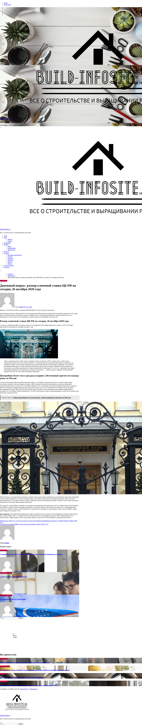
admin (21, 307)
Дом (5, 237)
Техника (6, 267)
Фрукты (10, 260)
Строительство (9, 265)
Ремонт (10, 239)
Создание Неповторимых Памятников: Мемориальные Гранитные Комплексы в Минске (31, 554)
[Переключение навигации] (1, 127)
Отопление (3, 681)
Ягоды (10, 264)
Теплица (10, 258)
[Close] (1, 722)
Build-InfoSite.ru (5, 119)
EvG (16, 594)
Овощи (10, 257)
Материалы (4, 659)
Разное (6, 244)
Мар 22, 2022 (22, 616)
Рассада (6, 251)
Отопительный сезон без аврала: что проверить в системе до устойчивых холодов (28, 685)
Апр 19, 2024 (23, 571)
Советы (6, 253)
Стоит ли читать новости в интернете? (13, 577)
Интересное (12, 248)
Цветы (10, 262)
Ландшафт (7, 243)
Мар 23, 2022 (22, 594)
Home (6, 3)
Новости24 (11, 250)
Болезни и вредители (15, 255)
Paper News (24, 689)
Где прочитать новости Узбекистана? (13, 599)
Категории (7, 5)
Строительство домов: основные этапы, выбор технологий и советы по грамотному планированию (35, 670)
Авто (5, 236)
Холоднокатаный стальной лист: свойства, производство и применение (25, 662)
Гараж (10, 241)
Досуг (10, 246)
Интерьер (3, 674)
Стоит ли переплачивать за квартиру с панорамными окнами (21, 677)
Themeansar (33, 689)
